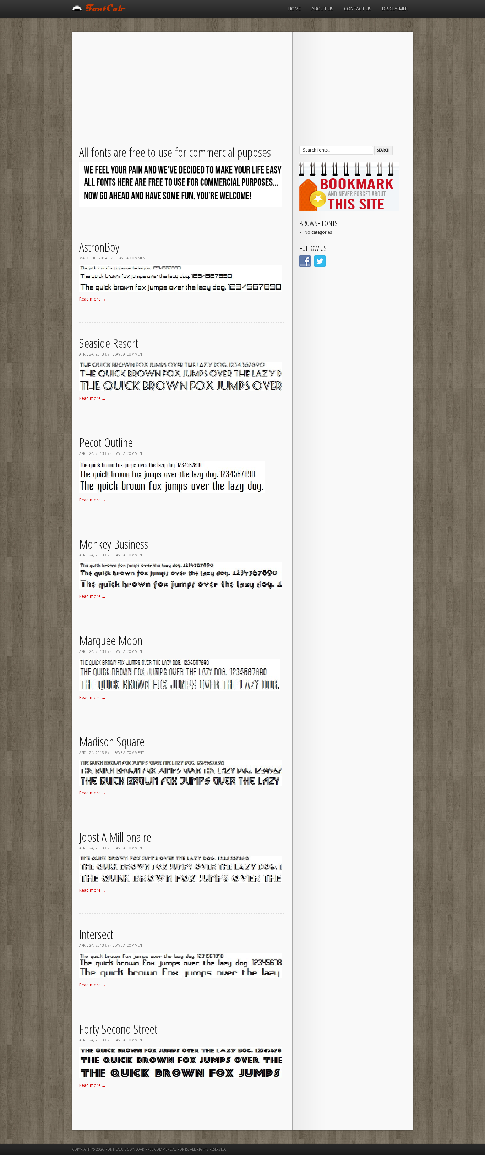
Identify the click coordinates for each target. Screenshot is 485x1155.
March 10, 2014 (93, 258)
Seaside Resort (108, 343)
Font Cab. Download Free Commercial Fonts (146, 1149)
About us (322, 8)
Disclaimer (395, 8)
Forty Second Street (118, 1029)
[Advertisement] (242, 85)
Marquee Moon (110, 640)
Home (294, 8)
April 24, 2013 (91, 354)
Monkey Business (113, 543)
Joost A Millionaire (115, 837)
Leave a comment (131, 258)
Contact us (357, 8)
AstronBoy (99, 246)
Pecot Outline (106, 442)
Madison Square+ (114, 741)
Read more (92, 299)
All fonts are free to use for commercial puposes (175, 152)
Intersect (96, 934)
